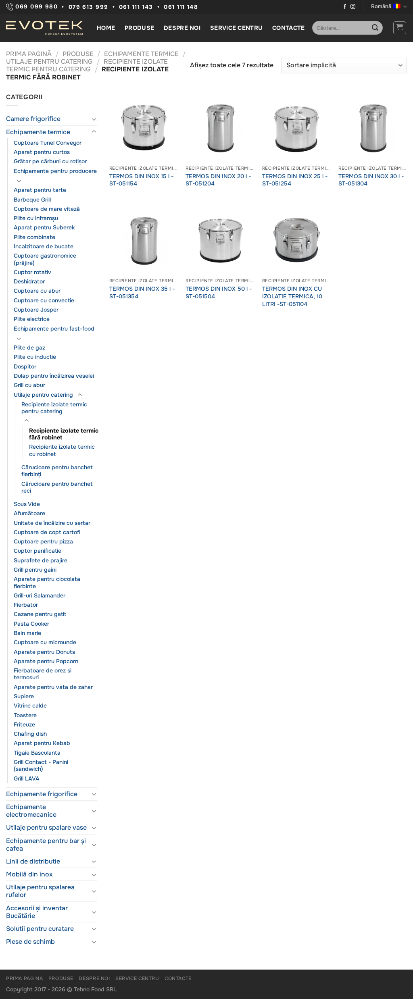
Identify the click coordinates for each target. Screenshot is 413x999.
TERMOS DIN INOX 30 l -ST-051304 (371, 180)
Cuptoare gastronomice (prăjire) (45, 259)
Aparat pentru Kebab (42, 743)
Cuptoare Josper (36, 309)
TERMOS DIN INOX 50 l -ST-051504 (219, 292)
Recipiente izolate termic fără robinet (63, 434)
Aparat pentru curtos (42, 152)
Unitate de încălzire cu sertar (52, 523)
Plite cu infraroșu (36, 218)
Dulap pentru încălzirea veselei (54, 375)
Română (381, 6)
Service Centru (236, 27)
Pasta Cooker (31, 623)
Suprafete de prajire (40, 560)
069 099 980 (35, 6)
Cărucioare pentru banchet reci (57, 487)
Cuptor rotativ (32, 272)
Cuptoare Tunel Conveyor (47, 142)
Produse (139, 27)
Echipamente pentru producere (55, 171)
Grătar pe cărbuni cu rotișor (50, 161)
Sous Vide (27, 504)
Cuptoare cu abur (37, 290)
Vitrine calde (30, 705)
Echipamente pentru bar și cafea (46, 845)
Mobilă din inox (29, 874)
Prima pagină (29, 54)
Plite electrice (32, 319)
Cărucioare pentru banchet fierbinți (57, 471)
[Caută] (375, 28)
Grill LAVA (27, 778)
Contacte (288, 27)
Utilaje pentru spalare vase (46, 827)
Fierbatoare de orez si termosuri (42, 674)
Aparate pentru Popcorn (46, 661)
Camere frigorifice (33, 118)
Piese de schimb (30, 941)
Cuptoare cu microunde (45, 642)
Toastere (25, 715)
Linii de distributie (33, 861)
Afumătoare (29, 513)
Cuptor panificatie (37, 550)
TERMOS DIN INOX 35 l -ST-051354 (142, 292)
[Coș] (400, 27)
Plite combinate (34, 237)
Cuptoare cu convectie (44, 300)
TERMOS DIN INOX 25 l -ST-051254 (294, 180)
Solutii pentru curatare (40, 928)
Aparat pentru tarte (40, 190)
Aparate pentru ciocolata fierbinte (47, 582)
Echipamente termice (141, 54)
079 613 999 (88, 7)
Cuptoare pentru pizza (43, 541)
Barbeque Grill (32, 199)
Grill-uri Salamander (39, 595)
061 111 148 (181, 7)
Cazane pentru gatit (40, 614)
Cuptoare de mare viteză (47, 208)
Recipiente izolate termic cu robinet (62, 450)
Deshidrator (29, 281)
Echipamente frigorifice (41, 794)
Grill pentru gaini (35, 569)
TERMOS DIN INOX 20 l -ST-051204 (218, 180)
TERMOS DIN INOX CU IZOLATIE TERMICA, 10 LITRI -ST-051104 (292, 296)
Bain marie (27, 633)
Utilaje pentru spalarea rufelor (40, 891)
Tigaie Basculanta (37, 752)
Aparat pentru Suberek (44, 227)
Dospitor (25, 366)
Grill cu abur (29, 385)
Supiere (24, 696)
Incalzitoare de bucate (43, 246)
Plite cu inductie (35, 356)
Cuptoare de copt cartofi (47, 532)
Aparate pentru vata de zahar (53, 687)
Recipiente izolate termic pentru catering (87, 65)
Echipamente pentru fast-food (54, 328)
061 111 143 (136, 7)
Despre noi (182, 27)
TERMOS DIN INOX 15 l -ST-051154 (141, 180)
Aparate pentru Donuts (44, 652)
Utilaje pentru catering (49, 61)
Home (106, 27)
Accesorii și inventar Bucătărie (37, 912)
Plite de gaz (29, 347)
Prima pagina (24, 978)
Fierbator (26, 604)
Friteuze (24, 724)
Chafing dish (30, 733)
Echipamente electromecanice (31, 811)
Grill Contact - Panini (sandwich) (41, 765)
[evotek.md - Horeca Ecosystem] (44, 28)
